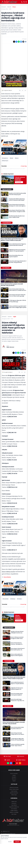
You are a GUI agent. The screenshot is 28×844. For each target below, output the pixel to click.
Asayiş (14, 775)
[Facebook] (11, 763)
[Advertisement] (14, 59)
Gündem (14, 777)
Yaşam (14, 780)
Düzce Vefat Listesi (14, 789)
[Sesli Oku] (20, 90)
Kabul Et (17, 841)
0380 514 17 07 (6, 831)
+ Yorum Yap (24, 166)
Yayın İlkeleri (14, 805)
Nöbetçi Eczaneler (14, 787)
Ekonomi (14, 779)
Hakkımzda (14, 801)
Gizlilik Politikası (21, 760)
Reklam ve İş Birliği (14, 812)
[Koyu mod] (22, 2)
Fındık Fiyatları (14, 791)
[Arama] (24, 2)
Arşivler (8, 760)
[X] (14, 763)
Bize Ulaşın (8, 756)
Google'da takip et (7, 90)
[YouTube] (17, 763)
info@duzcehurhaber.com (9, 833)
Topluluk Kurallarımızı (14, 807)
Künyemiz (21, 756)
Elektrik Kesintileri (14, 793)
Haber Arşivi (14, 794)
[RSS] (20, 763)
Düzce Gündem (14, 773)
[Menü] (26, 2)
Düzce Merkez (7, 577)
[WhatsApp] (8, 763)
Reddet (10, 841)
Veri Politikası (14, 808)
